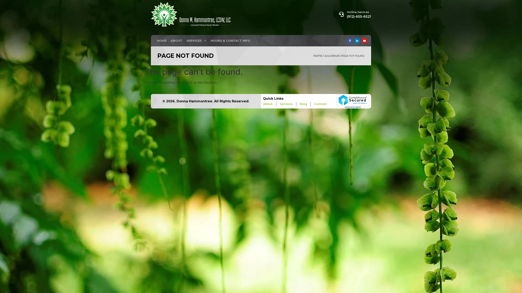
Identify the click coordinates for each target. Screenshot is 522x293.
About (176, 41)
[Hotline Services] (341, 14)
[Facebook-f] (350, 40)
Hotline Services (358, 12)
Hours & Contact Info (230, 41)
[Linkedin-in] (357, 40)
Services (194, 41)
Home (162, 41)
